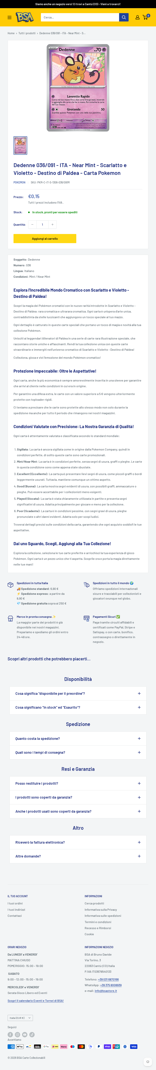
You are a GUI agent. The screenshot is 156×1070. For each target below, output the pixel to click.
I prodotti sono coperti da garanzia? (43, 797)
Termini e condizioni (98, 922)
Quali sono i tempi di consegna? (40, 752)
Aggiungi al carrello (45, 238)
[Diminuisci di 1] (32, 224)
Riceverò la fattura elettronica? (40, 842)
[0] (145, 17)
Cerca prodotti (94, 903)
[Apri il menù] (9, 17)
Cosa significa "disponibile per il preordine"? (50, 693)
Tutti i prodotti (27, 33)
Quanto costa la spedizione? (37, 738)
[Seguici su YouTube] (24, 1034)
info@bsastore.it (106, 990)
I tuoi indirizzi (16, 909)
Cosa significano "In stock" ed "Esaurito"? (47, 707)
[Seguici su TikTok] (32, 1034)
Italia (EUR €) (17, 1017)
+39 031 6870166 (108, 979)
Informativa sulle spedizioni (103, 915)
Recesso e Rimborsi (98, 928)
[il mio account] (137, 17)
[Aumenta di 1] (53, 224)
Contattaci (15, 915)
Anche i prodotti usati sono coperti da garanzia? (53, 811)
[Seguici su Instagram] (17, 1034)
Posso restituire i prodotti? (36, 783)
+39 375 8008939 (111, 985)
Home (11, 33)
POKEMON (19, 182)
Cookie (89, 934)
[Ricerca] (124, 17)
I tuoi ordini (15, 903)
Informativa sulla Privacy (101, 909)
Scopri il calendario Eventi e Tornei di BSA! (36, 1000)
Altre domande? (28, 856)
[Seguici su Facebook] (10, 1034)
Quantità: (20, 224)
